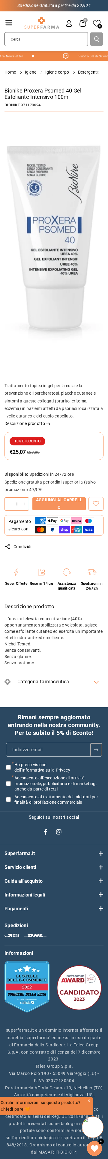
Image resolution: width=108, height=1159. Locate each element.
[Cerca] (96, 39)
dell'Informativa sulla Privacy (42, 770)
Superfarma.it (19, 853)
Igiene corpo (57, 72)
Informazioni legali (24, 895)
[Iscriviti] (96, 749)
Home (10, 72)
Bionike (12, 105)
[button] (8, 22)
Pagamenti (16, 909)
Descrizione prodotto (25, 423)
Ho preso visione (42, 767)
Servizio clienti (20, 867)
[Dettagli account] (69, 23)
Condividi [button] (23, 546)
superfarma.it (20, 1030)
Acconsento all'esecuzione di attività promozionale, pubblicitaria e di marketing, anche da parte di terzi (55, 783)
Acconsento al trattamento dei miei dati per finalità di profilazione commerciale (56, 799)
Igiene (31, 72)
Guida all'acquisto (23, 881)
